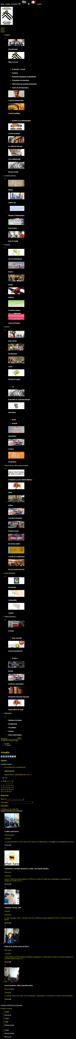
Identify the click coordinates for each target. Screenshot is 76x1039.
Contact (39, 4)
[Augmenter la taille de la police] (4, 757)
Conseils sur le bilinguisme (16, 556)
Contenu (7, 4)
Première (3, 811)
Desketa (10, 271)
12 (15, 811)
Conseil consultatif (14, 133)
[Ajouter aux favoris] (15, 757)
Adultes (10, 284)
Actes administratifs (14, 159)
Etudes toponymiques (15, 735)
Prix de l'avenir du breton (16, 569)
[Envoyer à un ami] (13, 757)
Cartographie (12, 600)
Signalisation (12, 436)
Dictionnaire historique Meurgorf (18, 696)
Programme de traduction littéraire (19, 399)
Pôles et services (13, 62)
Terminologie (12, 461)
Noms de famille (13, 241)
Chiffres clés (12, 202)
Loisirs (10, 366)
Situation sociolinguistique (16, 215)
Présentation (12, 587)
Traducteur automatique (16, 684)
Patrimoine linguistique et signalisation (24, 76)
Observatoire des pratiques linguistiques (24, 84)
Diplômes (11, 297)
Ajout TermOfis (17, 638)
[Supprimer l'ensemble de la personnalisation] (8, 757)
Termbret (15, 73)
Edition (10, 505)
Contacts (11, 613)
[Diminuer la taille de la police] (2, 757)
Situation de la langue (15, 720)
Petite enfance (12, 341)
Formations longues (14, 310)
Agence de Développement (20, 87)
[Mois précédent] (1, 778)
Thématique (4, 802)
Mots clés (3, 799)
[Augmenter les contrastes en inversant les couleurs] (6, 757)
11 (13, 811)
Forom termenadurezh (15, 651)
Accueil (6, 743)
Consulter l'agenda (6, 764)
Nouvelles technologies (15, 518)
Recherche (14, 4)
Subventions (12, 412)
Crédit (6, 1021)
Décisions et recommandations (21, 120)
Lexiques (11, 731)
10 (12, 811)
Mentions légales (9, 1025)
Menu (2, 4)
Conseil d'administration (16, 100)
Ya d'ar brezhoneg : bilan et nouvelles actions (18, 985)
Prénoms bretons (13, 531)
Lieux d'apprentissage (15, 259)
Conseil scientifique (14, 113)
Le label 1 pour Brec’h (11, 831)
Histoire (10, 189)
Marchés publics (13, 172)
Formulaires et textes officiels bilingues (20, 479)
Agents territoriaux (14, 323)
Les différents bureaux (15, 146)
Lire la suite (7, 845)
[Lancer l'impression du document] (11, 757)
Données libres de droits (15, 709)
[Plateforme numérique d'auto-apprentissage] (16, 268)
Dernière (19, 811)
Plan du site (7, 1015)
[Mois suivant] (8, 778)
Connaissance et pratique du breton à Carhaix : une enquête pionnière (26, 868)
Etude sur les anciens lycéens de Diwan (16, 946)
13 (16, 811)
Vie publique (12, 727)
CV (13, 386)
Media (10, 492)
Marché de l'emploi (14, 379)
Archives (14, 658)
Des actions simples (14, 543)
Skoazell (14, 423)
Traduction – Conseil (18, 69)
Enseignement (12, 353)
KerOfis (10, 671)
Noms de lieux (12, 228)
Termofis (11, 631)
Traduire (11, 449)
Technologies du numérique (20, 80)
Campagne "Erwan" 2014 (12, 907)
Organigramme (13, 49)
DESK (14, 419)
